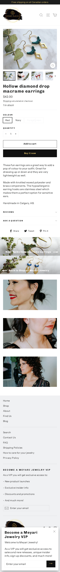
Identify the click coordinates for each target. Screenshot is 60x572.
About (6, 411)
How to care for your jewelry (18, 452)
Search (7, 432)
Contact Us (9, 437)
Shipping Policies (12, 447)
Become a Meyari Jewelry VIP (27, 470)
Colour (8, 115)
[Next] (55, 76)
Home (6, 400)
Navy (18, 120)
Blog (5, 421)
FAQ (5, 442)
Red (7, 120)
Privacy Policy (11, 458)
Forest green (34, 120)
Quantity (9, 128)
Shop (6, 405)
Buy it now (30, 153)
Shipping (7, 101)
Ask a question (13, 221)
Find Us (7, 416)
